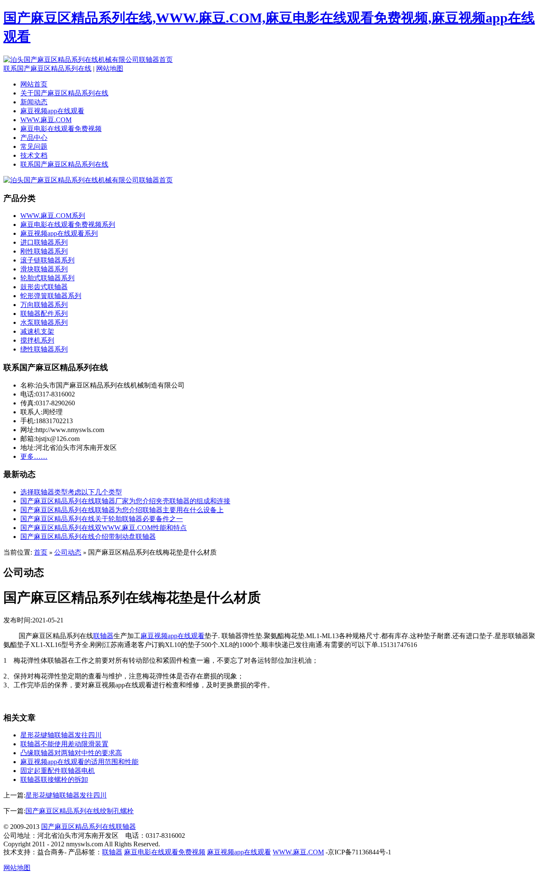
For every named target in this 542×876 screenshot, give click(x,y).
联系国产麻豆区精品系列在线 (47, 68)
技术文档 (33, 155)
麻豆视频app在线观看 (52, 110)
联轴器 (103, 635)
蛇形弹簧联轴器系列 (50, 295)
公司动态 (67, 552)
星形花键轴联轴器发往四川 (61, 735)
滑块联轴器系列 (44, 269)
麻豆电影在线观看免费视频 (61, 128)
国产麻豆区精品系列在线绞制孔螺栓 (79, 811)
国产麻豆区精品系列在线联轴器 (88, 826)
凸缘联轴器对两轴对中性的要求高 (71, 752)
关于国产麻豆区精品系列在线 (64, 93)
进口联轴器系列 (44, 242)
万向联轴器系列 (44, 304)
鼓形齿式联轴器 (44, 286)
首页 (40, 552)
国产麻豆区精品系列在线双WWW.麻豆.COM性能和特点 (103, 527)
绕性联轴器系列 (44, 349)
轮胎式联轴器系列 (47, 278)
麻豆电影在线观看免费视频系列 (67, 224)
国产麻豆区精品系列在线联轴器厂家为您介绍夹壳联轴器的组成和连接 (125, 501)
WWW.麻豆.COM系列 (52, 215)
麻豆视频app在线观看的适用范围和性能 (79, 761)
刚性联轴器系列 (44, 251)
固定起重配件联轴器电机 (57, 770)
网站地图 (109, 68)
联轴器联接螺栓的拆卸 (54, 779)
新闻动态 (33, 102)
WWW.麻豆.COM (46, 119)
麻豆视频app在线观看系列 (59, 233)
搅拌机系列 (37, 340)
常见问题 (33, 146)
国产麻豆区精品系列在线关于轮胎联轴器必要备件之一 (101, 518)
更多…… (33, 456)
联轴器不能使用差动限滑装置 (64, 744)
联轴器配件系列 (44, 313)
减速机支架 (37, 331)
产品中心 (33, 137)
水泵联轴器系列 (44, 322)
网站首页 (33, 84)
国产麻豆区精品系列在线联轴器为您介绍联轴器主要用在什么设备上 (122, 509)
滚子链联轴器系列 (47, 260)
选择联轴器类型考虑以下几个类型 (71, 492)
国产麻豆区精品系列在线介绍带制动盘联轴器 (88, 536)
